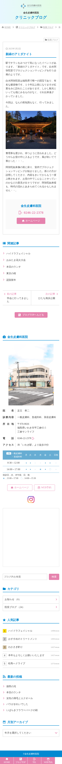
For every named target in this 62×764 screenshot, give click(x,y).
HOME (7, 27)
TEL (34, 762)
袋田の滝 (11, 686)
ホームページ (32, 220)
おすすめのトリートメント (33, 639)
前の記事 (18, 298)
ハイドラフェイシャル (18, 253)
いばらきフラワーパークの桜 (22, 710)
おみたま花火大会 (16, 260)
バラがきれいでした (17, 704)
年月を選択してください (18, 733)
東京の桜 (11, 273)
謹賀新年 (11, 280)
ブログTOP (21, 762)
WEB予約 (46, 487)
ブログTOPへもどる (33, 315)
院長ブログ (48, 27)
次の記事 (46, 296)
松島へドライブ (33, 663)
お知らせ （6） (13, 599)
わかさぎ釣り (33, 647)
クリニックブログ (27, 27)
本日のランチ (13, 267)
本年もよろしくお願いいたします (33, 655)
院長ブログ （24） (15, 607)
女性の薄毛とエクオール (19, 698)
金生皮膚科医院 (32, 754)
